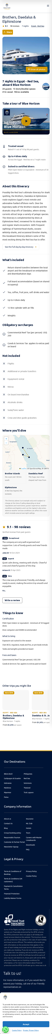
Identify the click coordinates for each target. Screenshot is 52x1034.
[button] (6, 439)
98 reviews (14, 26)
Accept (26, 1024)
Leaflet (23, 469)
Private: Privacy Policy (31, 1030)
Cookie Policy (17, 1030)
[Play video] (26, 121)
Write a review (12, 600)
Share (9, 32)
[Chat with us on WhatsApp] (5, 1030)
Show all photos (37, 69)
